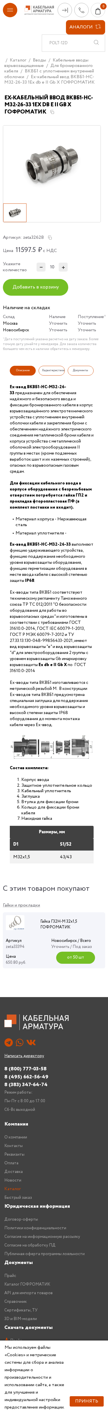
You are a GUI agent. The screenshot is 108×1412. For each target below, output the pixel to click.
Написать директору (24, 1056)
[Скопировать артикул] (50, 237)
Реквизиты (14, 1154)
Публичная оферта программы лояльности (44, 1254)
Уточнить (58, 323)
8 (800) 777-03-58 (25, 1068)
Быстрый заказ (18, 1198)
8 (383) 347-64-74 (26, 1084)
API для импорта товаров (28, 1293)
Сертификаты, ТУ (20, 1310)
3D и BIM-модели (20, 1319)
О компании (15, 1137)
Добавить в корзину (36, 287)
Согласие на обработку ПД (30, 1245)
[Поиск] (96, 43)
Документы (18, 1262)
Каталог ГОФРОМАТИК (27, 1284)
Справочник (15, 1302)
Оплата (11, 1163)
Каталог (18, 60)
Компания (16, 1124)
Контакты (13, 1146)
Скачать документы (28, 1327)
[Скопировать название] (52, 112)
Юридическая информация (37, 1206)
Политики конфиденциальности (35, 1228)
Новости (12, 1180)
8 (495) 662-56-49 (26, 1076)
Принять (86, 1401)
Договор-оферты (21, 1219)
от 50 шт (75, 957)
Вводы (39, 60)
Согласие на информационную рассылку (42, 1237)
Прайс (10, 1276)
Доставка (13, 1172)
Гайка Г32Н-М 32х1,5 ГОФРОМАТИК (58, 924)
